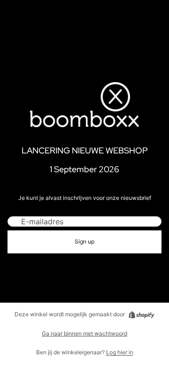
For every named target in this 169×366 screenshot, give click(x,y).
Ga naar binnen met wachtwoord (84, 333)
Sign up (84, 241)
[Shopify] (141, 315)
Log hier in (119, 352)
